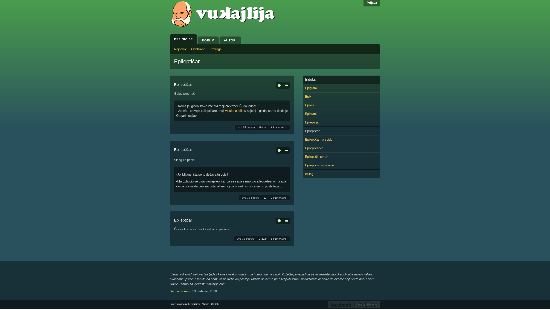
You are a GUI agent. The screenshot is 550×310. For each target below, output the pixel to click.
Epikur (309, 105)
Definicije (183, 39)
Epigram (311, 88)
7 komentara (278, 127)
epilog (309, 174)
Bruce (263, 127)
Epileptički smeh (316, 156)
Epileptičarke (314, 148)
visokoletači (233, 110)
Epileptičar (183, 84)
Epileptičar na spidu (318, 139)
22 (265, 197)
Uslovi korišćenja (179, 304)
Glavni (263, 238)
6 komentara (278, 238)
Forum (208, 40)
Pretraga (215, 49)
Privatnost (194, 304)
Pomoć (205, 304)
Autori (230, 40)
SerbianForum (180, 291)
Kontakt (215, 304)
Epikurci (310, 113)
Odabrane (198, 49)
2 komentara (278, 197)
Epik (308, 96)
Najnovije (180, 49)
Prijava (372, 3)
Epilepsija (311, 122)
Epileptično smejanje (319, 165)
